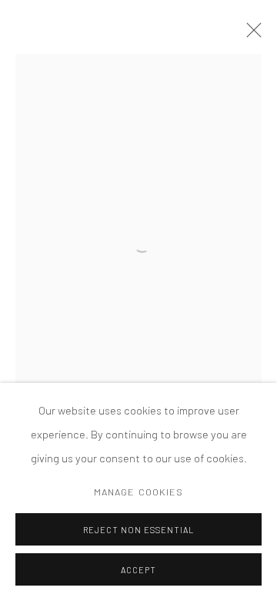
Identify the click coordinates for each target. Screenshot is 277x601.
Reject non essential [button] (138, 530)
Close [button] (250, 34)
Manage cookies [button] (139, 491)
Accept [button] (138, 570)
